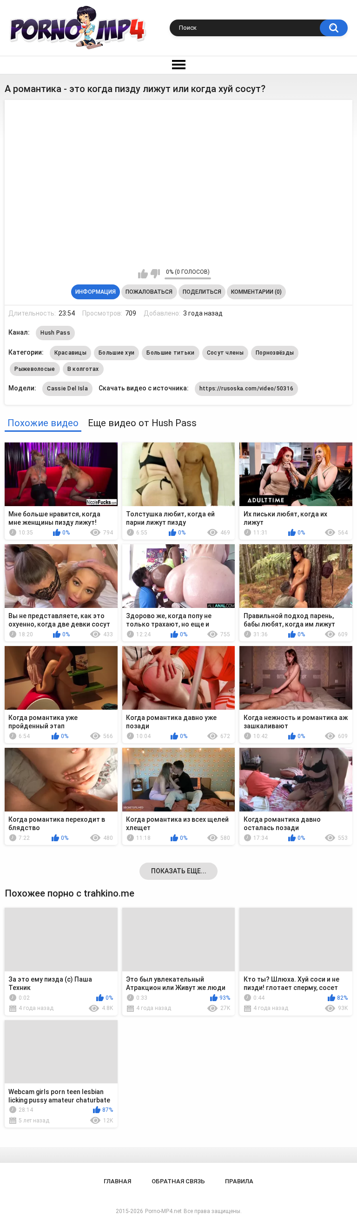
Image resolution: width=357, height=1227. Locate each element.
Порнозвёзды (275, 353)
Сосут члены (225, 353)
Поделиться (202, 292)
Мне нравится (143, 273)
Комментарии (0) (256, 292)
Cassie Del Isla (67, 388)
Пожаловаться (149, 292)
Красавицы (70, 353)
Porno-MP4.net (163, 1211)
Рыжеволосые (34, 369)
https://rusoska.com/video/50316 (246, 388)
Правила (239, 1181)
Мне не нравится (155, 273)
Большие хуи (116, 353)
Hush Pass (55, 333)
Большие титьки (170, 353)
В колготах (83, 369)
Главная (117, 1181)
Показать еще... (178, 871)
